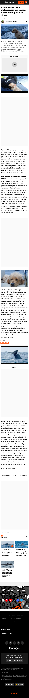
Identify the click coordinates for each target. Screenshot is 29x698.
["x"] (14, 600)
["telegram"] (21, 600)
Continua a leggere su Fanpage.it (14, 475)
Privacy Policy (20, 615)
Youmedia (3, 615)
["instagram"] (6, 600)
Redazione (3, 621)
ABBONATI (21, 2)
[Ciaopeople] (14, 694)
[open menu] (2, 2)
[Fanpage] (14, 648)
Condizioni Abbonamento (16, 618)
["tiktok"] (3, 600)
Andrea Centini (13, 21)
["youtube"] (10, 600)
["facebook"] (17, 600)
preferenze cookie (13, 621)
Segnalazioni (11, 615)
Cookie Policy (4, 618)
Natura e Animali (5, 532)
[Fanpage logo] (9, 2)
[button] (26, 21)
